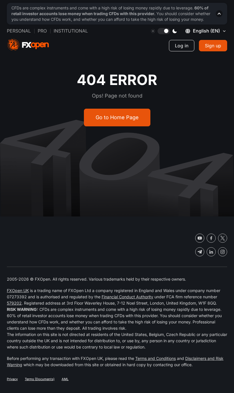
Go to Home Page (117, 117)
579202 (14, 303)
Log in (181, 45)
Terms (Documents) (40, 379)
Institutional (71, 31)
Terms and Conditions (155, 358)
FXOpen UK (18, 290)
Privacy (12, 379)
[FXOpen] (28, 45)
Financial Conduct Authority (127, 296)
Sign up (213, 45)
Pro (42, 31)
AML (65, 379)
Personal (19, 31)
